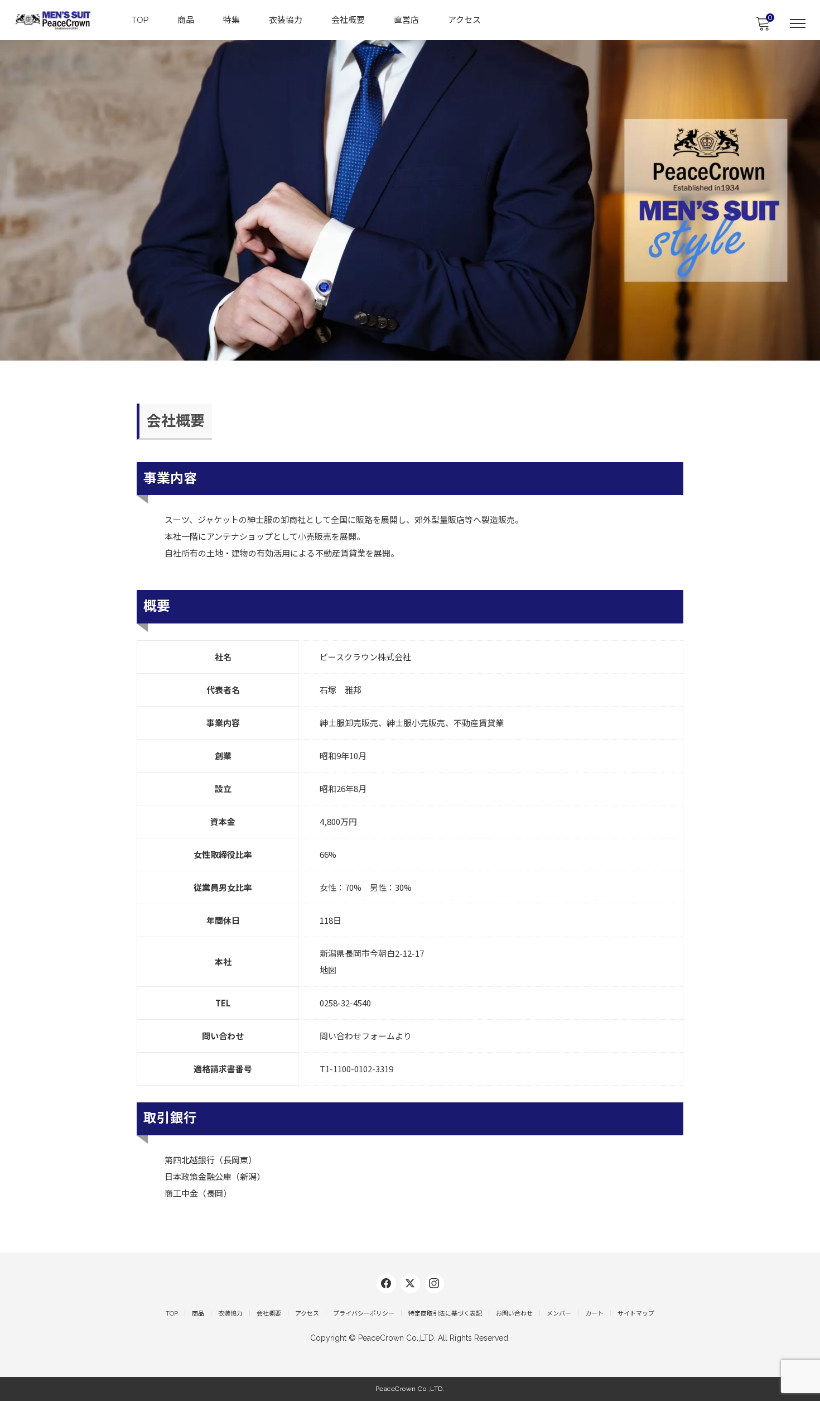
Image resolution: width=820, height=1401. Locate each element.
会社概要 (348, 20)
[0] (762, 26)
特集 (231, 20)
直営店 (406, 20)
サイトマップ (636, 1313)
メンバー (559, 1313)
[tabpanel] (410, 200)
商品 (185, 20)
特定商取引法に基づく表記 (445, 1313)
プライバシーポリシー (363, 1313)
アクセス (464, 20)
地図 (328, 970)
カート (594, 1313)
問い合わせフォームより (366, 1036)
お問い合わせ (514, 1313)
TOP (140, 20)
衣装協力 (285, 20)
